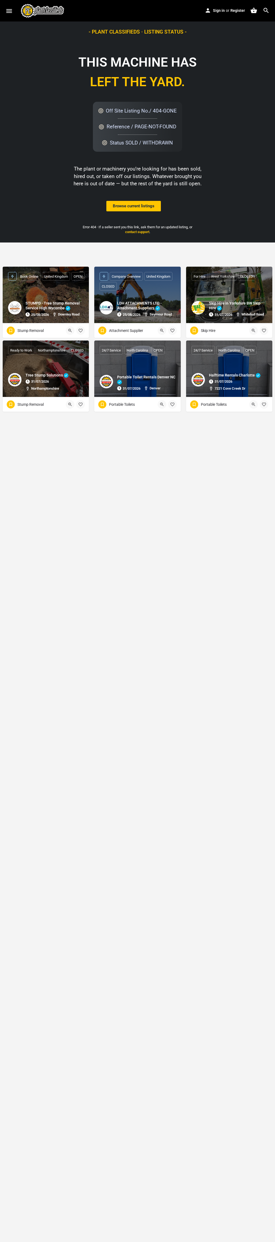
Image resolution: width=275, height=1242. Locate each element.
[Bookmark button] (80, 330)
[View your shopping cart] (253, 10)
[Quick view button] (70, 330)
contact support (137, 232)
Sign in (219, 10)
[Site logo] (43, 10)
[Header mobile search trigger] (266, 10)
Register (237, 10)
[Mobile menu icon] (9, 11)
